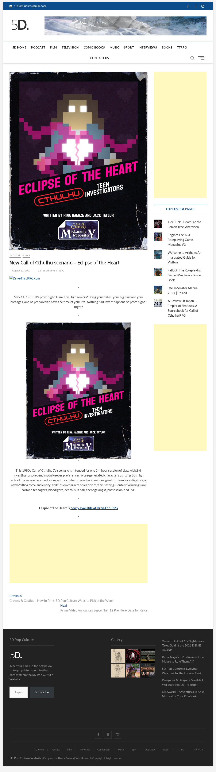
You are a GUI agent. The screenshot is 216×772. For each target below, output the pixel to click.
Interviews (148, 47)
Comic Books (94, 47)
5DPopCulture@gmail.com (29, 6)
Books (167, 47)
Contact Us (99, 58)
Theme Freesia (66, 758)
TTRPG (182, 47)
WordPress (82, 758)
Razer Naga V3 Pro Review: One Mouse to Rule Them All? (183, 659)
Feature (15, 255)
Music (114, 47)
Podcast (38, 47)
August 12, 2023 (21, 270)
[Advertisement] (78, 553)
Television (70, 47)
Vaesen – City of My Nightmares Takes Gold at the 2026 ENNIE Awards (183, 645)
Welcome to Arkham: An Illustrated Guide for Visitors (184, 257)
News (26, 255)
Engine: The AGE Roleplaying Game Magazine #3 (180, 239)
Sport (129, 47)
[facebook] (188, 6)
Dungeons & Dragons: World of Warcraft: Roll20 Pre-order (182, 682)
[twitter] (195, 6)
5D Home (19, 47)
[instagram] (203, 6)
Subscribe (42, 692)
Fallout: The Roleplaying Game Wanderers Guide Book (184, 275)
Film (53, 47)
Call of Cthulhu (46, 270)
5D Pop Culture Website (25, 758)
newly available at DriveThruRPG (94, 508)
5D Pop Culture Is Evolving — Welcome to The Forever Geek (181, 671)
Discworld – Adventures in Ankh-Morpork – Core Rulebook (184, 694)
